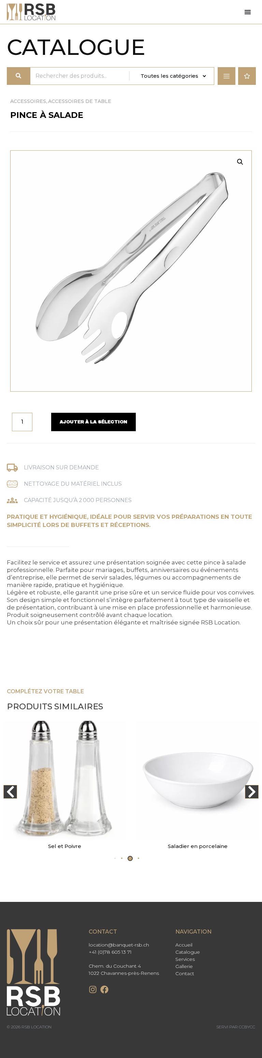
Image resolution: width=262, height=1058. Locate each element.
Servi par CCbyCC (235, 1026)
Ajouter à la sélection (93, 422)
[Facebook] (104, 989)
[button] (240, 162)
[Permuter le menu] (248, 12)
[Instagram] (93, 989)
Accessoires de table (79, 101)
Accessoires (28, 101)
